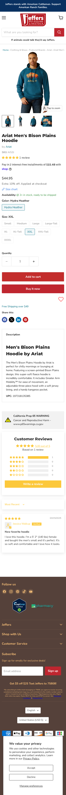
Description (13, 334)
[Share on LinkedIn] (18, 319)
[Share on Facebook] (4, 319)
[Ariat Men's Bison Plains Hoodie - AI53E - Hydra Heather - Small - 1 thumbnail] (8, 121)
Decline (31, 777)
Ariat (49, 50)
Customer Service (14, 644)
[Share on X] (11, 319)
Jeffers (6, 625)
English (31, 710)
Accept (31, 768)
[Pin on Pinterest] (25, 319)
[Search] (59, 32)
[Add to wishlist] (61, 299)
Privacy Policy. (31, 758)
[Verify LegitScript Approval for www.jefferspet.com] (19, 606)
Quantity (7, 253)
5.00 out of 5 (42, 446)
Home (6, 50)
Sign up (53, 671)
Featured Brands (37, 50)
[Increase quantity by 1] (33, 261)
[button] (10, 157)
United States (31, 720)
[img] (13, 518)
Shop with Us (11, 634)
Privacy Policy (38, 698)
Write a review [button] (33, 484)
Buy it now (33, 289)
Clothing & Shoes (18, 50)
